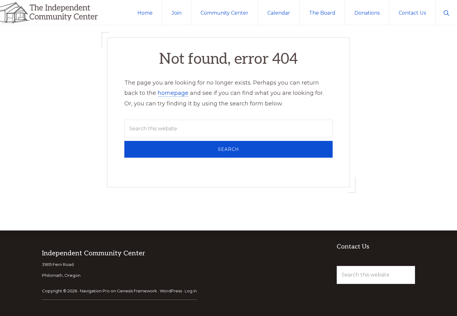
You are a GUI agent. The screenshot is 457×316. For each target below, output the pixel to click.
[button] (446, 12)
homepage (173, 93)
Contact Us (353, 246)
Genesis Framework (137, 290)
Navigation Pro (95, 290)
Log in (191, 290)
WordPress (171, 290)
